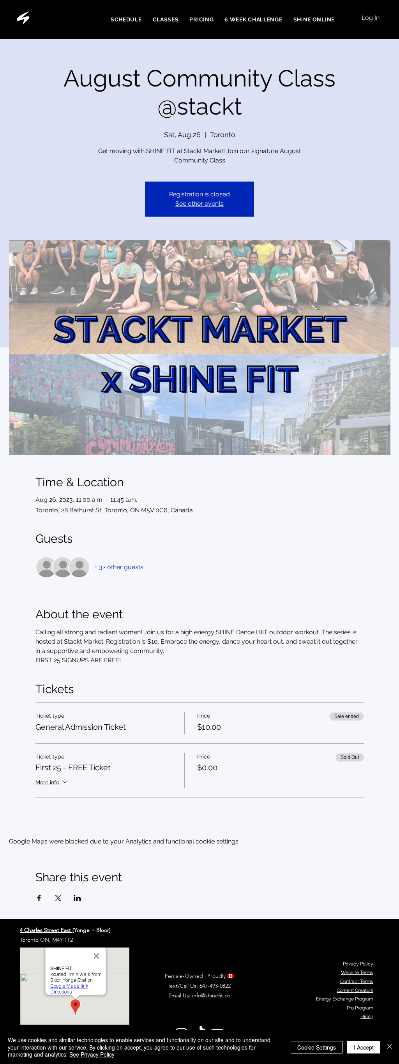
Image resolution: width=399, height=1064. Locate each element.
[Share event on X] (58, 898)
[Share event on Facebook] (39, 898)
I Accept (364, 1047)
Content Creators (355, 990)
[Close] (389, 1047)
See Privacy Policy (92, 1054)
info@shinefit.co (211, 995)
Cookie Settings (316, 1047)
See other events (199, 203)
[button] (314, 19)
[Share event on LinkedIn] (77, 898)
